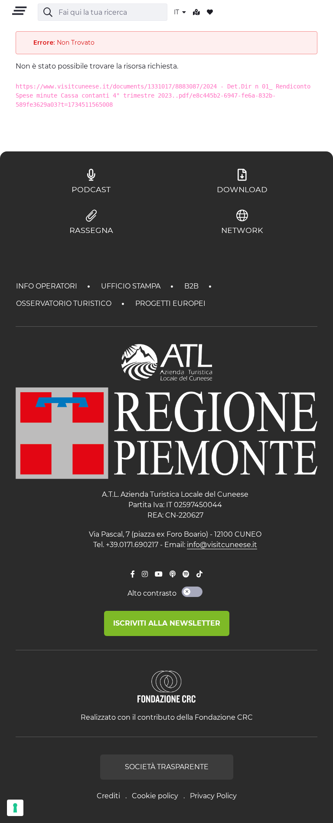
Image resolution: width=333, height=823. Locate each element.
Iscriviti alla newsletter (166, 623)
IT (177, 12)
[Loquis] (173, 574)
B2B (192, 286)
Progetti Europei (170, 303)
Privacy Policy (213, 796)
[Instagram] (145, 574)
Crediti (108, 796)
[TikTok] (199, 574)
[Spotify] (186, 574)
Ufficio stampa (131, 286)
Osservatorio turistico (64, 303)
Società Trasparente (167, 767)
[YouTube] (159, 574)
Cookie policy (155, 796)
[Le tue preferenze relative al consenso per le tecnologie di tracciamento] (15, 808)
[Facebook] (133, 574)
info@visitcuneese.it (222, 545)
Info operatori (47, 286)
